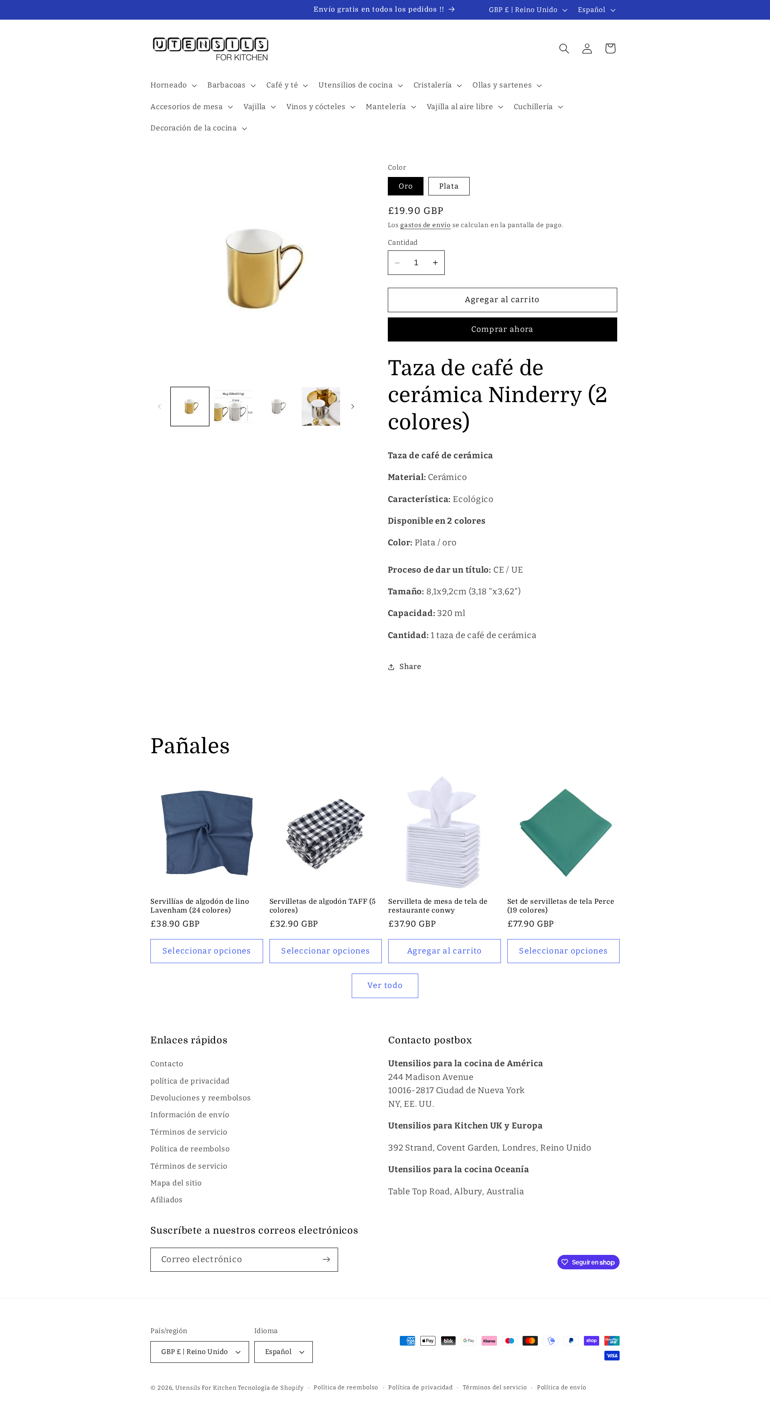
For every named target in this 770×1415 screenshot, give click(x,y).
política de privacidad (190, 1081)
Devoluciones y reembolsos (200, 1098)
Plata (449, 186)
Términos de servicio (188, 1132)
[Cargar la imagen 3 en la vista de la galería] (277, 406)
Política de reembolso (189, 1149)
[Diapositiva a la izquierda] (159, 406)
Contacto (166, 1064)
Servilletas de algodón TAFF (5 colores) (323, 905)
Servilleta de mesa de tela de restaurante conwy (438, 905)
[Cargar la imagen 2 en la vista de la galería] (233, 406)
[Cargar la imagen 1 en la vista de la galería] (190, 406)
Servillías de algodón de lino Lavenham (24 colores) (199, 905)
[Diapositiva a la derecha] (353, 406)
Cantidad (403, 242)
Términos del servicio (495, 1387)
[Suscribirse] (326, 1259)
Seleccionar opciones (206, 950)
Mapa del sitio (176, 1183)
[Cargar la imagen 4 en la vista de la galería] (321, 406)
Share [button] (410, 666)
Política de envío (561, 1387)
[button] (172, 85)
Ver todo (385, 985)
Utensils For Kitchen (205, 1388)
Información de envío (189, 1115)
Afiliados (166, 1200)
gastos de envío (425, 225)
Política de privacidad (420, 1387)
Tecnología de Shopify (271, 1388)
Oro (406, 186)
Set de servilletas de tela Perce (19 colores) (560, 905)
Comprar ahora (502, 329)
